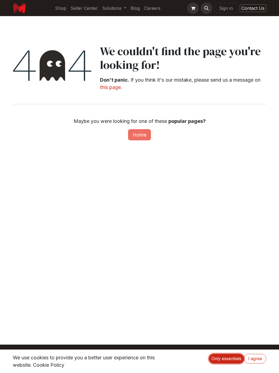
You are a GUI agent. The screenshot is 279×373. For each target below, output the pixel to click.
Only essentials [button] (226, 358)
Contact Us (253, 8)
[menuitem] (60, 8)
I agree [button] (255, 358)
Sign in (226, 8)
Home (139, 135)
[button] (206, 8)
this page (110, 87)
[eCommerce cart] (193, 8)
